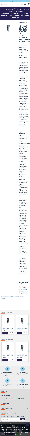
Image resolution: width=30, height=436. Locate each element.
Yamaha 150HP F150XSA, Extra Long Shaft (22, 328)
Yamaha (25, 289)
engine (21, 296)
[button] (1, 324)
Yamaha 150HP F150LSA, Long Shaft (8, 328)
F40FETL (11, 296)
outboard (17, 296)
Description (23, 22)
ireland (3, 298)
